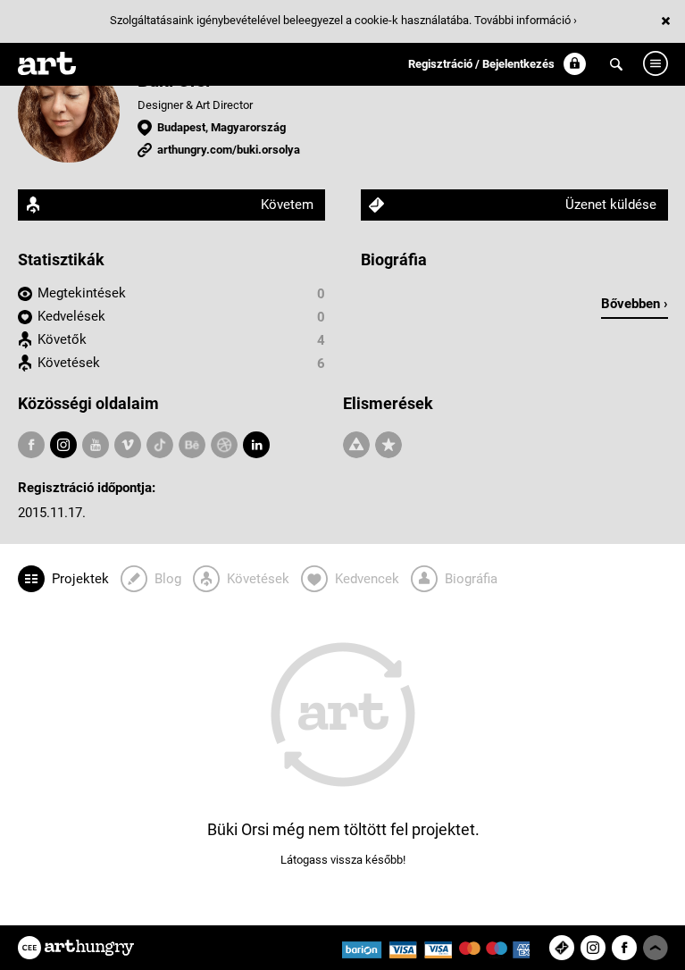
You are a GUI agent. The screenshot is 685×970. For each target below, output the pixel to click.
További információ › (525, 20)
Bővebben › (634, 304)
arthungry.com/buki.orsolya (228, 149)
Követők (62, 339)
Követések (69, 363)
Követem (287, 205)
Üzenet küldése (610, 205)
